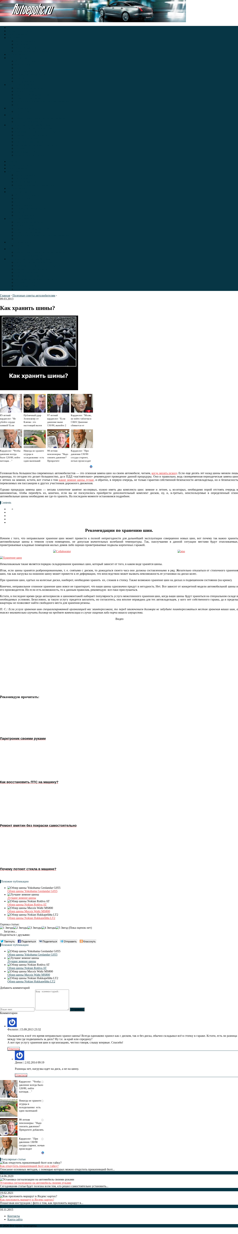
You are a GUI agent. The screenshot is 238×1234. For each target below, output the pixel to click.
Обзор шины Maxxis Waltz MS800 (28, 911)
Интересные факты (27, 61)
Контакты (13, 1216)
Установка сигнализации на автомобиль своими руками (35, 1182)
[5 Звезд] (62, 927)
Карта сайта (14, 1219)
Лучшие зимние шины (21, 897)
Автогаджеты (23, 44)
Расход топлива (25, 91)
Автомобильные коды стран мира (36, 145)
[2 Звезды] (20, 927)
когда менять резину (164, 473)
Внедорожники (17, 54)
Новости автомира (19, 57)
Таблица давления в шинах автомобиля (40, 118)
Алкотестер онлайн (27, 138)
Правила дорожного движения (34, 51)
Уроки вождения (25, 47)
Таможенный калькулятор (31, 135)
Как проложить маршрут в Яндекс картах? (27, 1199)
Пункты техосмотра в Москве (34, 128)
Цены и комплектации (21, 108)
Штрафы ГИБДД (25, 148)
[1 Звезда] (6, 927)
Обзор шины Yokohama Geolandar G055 (32, 891)
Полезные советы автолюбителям (28, 125)
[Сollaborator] (62, 551)
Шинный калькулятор (29, 121)
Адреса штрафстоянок (29, 141)
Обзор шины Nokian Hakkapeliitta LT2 (31, 918)
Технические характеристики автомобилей (42, 101)
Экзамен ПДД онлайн (21, 30)
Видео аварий (24, 71)
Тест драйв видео (26, 81)
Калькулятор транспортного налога (37, 131)
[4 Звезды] (49, 927)
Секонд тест (22, 77)
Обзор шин (14, 114)
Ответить (14, 1048)
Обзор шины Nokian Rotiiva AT (27, 904)
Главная (12, 27)
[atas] (181, 551)
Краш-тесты (22, 67)
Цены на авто (23, 111)
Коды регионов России (29, 155)
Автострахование (26, 41)
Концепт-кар (23, 64)
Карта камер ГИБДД (28, 151)
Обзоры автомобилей (21, 84)
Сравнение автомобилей (30, 98)
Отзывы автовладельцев (30, 74)
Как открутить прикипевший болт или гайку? (29, 1166)
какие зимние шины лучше (76, 479)
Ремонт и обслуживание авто (33, 94)
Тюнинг (20, 104)
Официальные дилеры (29, 88)
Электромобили (17, 34)
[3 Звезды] (35, 927)
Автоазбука (14, 37)
